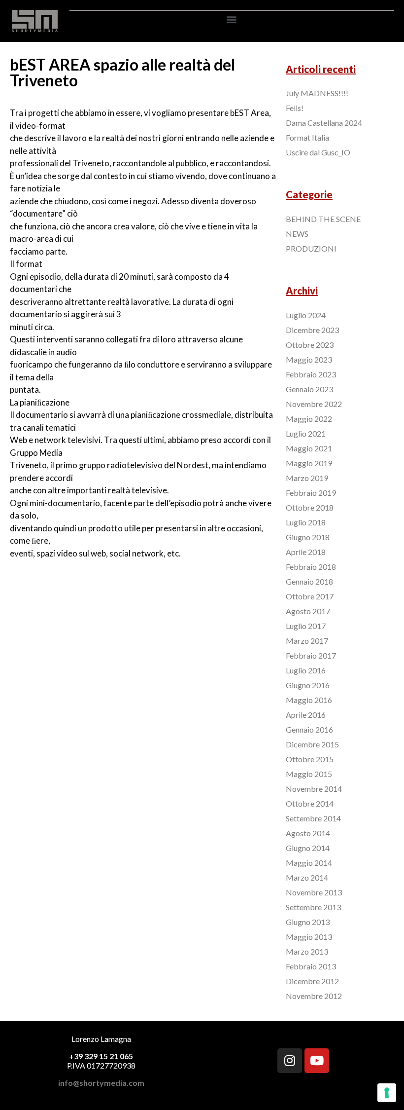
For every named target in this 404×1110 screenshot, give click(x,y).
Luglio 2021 (306, 433)
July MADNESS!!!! (317, 93)
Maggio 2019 (309, 463)
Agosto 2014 (308, 833)
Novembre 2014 (314, 788)
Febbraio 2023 (311, 374)
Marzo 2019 (307, 477)
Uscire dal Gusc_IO (318, 152)
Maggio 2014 (309, 862)
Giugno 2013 (308, 921)
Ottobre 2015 (310, 759)
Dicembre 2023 (312, 329)
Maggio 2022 (309, 418)
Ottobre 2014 (310, 803)
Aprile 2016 (306, 714)
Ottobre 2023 (310, 344)
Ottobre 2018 (310, 507)
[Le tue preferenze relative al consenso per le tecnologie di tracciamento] (386, 1092)
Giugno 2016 (308, 685)
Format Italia (307, 137)
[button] (232, 19)
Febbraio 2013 (311, 966)
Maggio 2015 (309, 773)
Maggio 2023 (309, 359)
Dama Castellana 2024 (324, 122)
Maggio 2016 (309, 699)
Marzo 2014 (307, 877)
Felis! (294, 107)
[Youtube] (316, 1060)
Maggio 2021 (309, 448)
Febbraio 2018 (311, 566)
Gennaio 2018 (309, 581)
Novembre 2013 (314, 892)
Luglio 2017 (306, 625)
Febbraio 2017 (311, 655)
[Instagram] (289, 1060)
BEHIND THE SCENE (323, 218)
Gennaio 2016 (309, 729)
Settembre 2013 (313, 907)
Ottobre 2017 (310, 596)
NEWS (297, 233)
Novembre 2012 (314, 995)
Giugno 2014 (308, 847)
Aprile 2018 (306, 551)
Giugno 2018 (308, 537)
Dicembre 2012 (312, 981)
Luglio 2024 (306, 315)
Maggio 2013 (309, 936)
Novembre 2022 (314, 403)
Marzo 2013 (307, 951)
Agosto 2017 (308, 611)
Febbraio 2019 (311, 492)
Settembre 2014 (313, 818)
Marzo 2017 (307, 640)
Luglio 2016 (306, 670)
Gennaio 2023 (309, 389)
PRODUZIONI (311, 248)
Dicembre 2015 (312, 744)
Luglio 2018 (306, 522)
